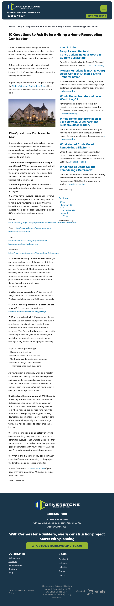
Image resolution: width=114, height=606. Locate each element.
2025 (62, 207)
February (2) (67, 205)
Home (11, 26)
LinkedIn (63, 567)
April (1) (64, 215)
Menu (103, 8)
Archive (63, 198)
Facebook (63, 559)
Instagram (63, 563)
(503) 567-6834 (16, 15)
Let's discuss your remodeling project (57, 545)
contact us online (35, 468)
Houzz (62, 575)
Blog (20, 26)
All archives (64, 220)
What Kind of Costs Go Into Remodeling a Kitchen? (78, 146)
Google (62, 571)
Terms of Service (16, 590)
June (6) (65, 213)
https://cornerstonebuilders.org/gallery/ (27, 311)
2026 (62, 202)
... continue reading (95, 65)
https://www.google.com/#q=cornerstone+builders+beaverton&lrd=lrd (42, 222)
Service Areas (15, 565)
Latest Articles (68, 47)
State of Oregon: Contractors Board (29, 86)
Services (12, 561)
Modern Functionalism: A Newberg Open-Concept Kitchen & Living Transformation (82, 74)
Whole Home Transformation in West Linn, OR (80, 98)
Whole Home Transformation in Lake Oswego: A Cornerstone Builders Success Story (80, 122)
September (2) (68, 210)
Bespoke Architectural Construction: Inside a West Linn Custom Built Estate (81, 54)
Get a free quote (97, 16)
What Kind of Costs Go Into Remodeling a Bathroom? (78, 168)
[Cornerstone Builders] (23, 8)
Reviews (12, 569)
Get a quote (14, 558)
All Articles (63, 189)
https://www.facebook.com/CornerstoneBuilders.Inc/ (33, 253)
